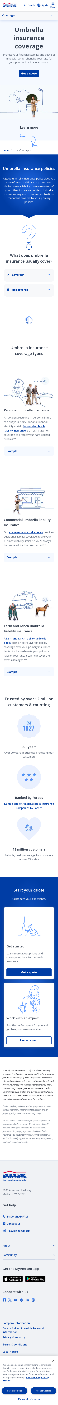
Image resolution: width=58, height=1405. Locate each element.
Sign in (45, 5)
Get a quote (29, 73)
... (14, 150)
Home (6, 150)
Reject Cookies (14, 1390)
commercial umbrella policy (26, 532)
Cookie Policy (33, 1377)
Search (31, 5)
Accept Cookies (43, 1390)
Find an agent (29, 1040)
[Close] (53, 1360)
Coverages (9, 15)
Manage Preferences (29, 1399)
